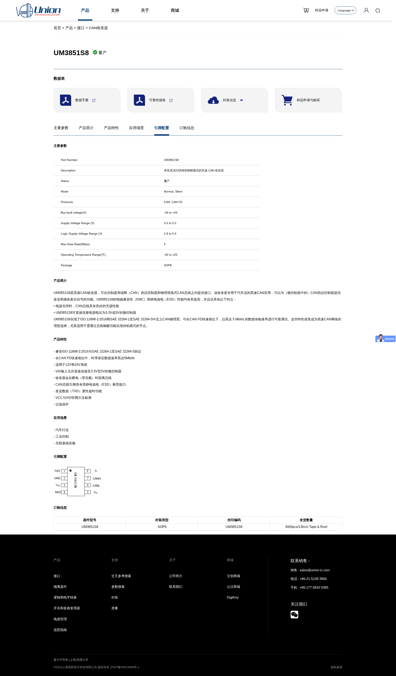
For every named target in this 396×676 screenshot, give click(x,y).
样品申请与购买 (308, 100)
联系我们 (175, 586)
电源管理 (60, 619)
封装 (114, 597)
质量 (114, 608)
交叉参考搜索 (121, 576)
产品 (69, 28)
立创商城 (233, 576)
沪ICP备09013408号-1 (124, 667)
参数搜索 (118, 586)
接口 (81, 28)
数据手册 (82, 100)
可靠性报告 (157, 100)
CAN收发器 (98, 28)
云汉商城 (233, 586)
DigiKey (233, 597)
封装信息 (230, 100)
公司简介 (175, 576)
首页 (57, 28)
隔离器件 (60, 586)
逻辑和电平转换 (65, 597)
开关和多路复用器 (67, 608)
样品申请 (321, 10)
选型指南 (60, 630)
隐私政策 (336, 667)
